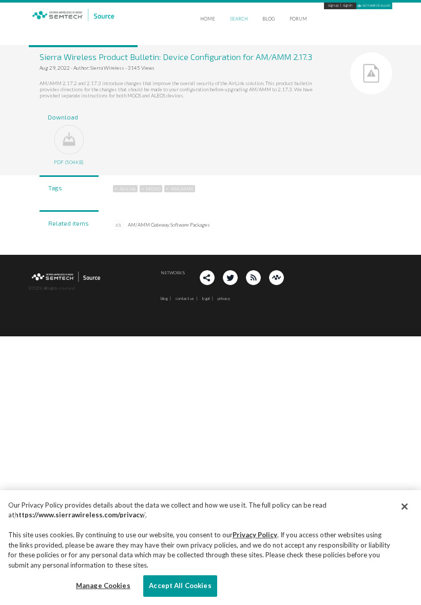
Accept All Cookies (180, 585)
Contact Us (185, 298)
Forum (298, 19)
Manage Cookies (103, 585)
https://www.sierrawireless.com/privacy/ (79, 515)
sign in (347, 6)
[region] (210, 547)
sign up (333, 6)
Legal (205, 298)
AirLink (128, 189)
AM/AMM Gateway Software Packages (169, 224)
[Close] (404, 506)
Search (239, 19)
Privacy (224, 298)
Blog (268, 19)
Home (207, 19)
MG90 (153, 189)
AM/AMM (182, 189)
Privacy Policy (255, 535)
